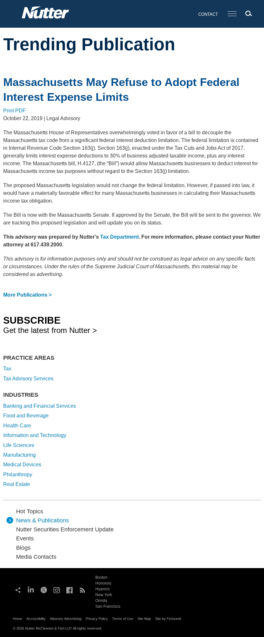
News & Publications (42, 520)
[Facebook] (69, 589)
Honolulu (103, 583)
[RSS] (82, 589)
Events (25, 538)
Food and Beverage (26, 415)
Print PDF (14, 110)
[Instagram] (56, 589)
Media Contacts (36, 557)
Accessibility (36, 619)
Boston (101, 577)
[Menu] (232, 14)
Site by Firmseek (168, 619)
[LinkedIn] (30, 589)
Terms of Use (122, 619)
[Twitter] (43, 589)
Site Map (144, 619)
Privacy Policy (97, 619)
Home (17, 619)
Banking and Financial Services (39, 406)
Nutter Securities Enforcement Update (65, 529)
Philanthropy (17, 474)
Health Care (17, 425)
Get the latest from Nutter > (50, 324)
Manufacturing (19, 455)
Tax (7, 368)
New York (103, 595)
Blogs (23, 548)
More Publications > (27, 295)
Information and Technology (34, 435)
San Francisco (107, 606)
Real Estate (16, 484)
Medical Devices (22, 464)
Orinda (101, 600)
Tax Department (119, 237)
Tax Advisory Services (28, 378)
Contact (208, 14)
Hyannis (102, 589)
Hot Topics (29, 511)
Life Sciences (18, 445)
